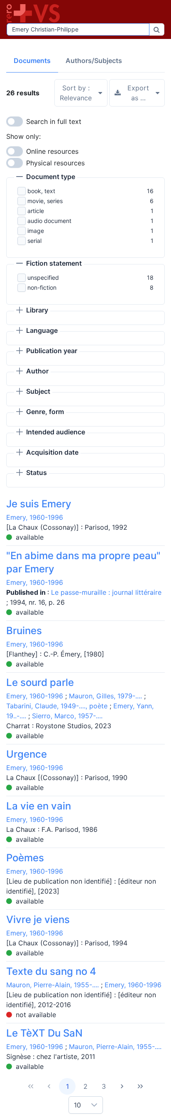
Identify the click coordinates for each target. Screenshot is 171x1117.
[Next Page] (122, 1086)
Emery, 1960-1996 (34, 517)
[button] (46, 177)
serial (34, 240)
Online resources (52, 151)
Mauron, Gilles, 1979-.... (105, 696)
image (35, 230)
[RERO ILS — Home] (35, 13)
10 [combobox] (77, 1105)
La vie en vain (38, 806)
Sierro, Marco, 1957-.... (67, 716)
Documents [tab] (32, 60)
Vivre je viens (38, 919)
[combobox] (78, 29)
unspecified (43, 277)
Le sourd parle (40, 682)
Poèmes (25, 858)
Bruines (24, 631)
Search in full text (53, 121)
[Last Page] (140, 1086)
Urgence (26, 754)
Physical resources (55, 163)
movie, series (45, 200)
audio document (49, 220)
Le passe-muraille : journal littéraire (106, 592)
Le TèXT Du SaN (44, 1033)
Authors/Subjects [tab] (94, 60)
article (35, 210)
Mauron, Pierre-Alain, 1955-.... (52, 985)
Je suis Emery (38, 504)
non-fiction (41, 287)
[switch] (14, 121)
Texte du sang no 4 (51, 971)
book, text (41, 190)
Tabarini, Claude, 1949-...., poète (56, 706)
